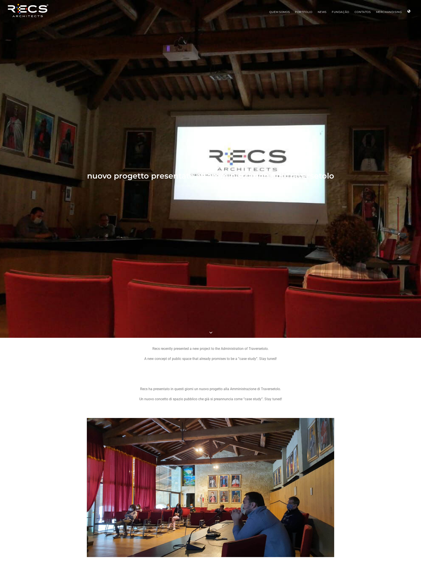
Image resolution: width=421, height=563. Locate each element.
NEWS (322, 12)
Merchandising (389, 12)
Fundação (340, 12)
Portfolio (303, 12)
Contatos (363, 12)
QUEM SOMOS (279, 12)
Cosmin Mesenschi (231, 186)
